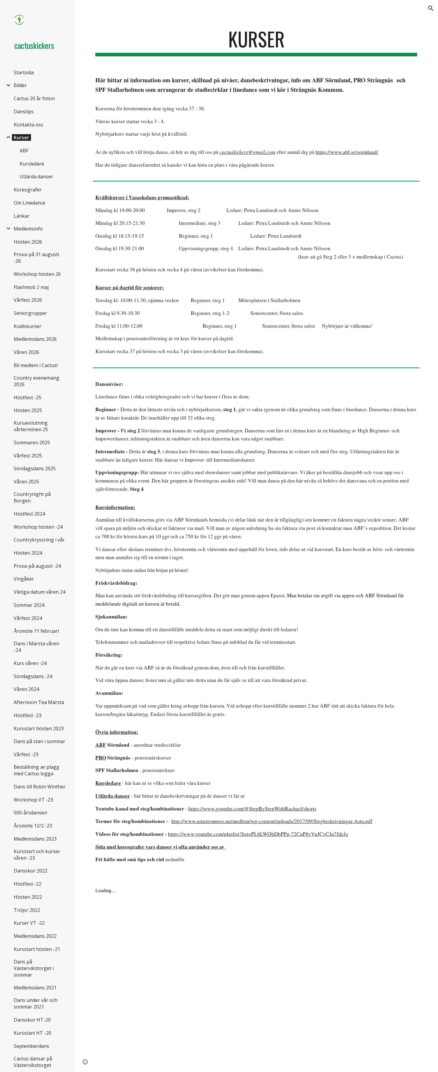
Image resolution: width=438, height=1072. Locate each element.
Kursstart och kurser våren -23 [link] (37, 854)
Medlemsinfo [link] (28, 228)
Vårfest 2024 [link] (28, 618)
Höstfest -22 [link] (27, 884)
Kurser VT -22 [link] (29, 923)
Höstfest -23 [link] (27, 715)
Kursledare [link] (32, 163)
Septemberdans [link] (31, 1046)
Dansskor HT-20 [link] (32, 1020)
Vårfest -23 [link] (26, 754)
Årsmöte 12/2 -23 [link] (33, 825)
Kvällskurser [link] (27, 326)
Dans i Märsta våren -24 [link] (36, 646)
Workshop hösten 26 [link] (37, 274)
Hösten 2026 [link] (28, 242)
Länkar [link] (21, 216)
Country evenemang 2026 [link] (36, 381)
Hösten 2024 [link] (28, 553)
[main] (256, 42)
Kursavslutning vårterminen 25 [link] (31, 426)
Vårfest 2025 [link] (28, 455)
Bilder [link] (20, 85)
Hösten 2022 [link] (28, 897)
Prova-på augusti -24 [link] (37, 566)
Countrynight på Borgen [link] (32, 497)
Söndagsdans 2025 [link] (35, 468)
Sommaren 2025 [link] (32, 442)
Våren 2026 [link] (26, 352)
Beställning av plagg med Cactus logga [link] (36, 770)
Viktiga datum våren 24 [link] (39, 592)
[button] (431, 8)
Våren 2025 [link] (26, 481)
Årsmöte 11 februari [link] (36, 631)
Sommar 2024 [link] (29, 605)
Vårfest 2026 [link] (28, 300)
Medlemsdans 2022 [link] (35, 936)
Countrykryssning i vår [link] (39, 539)
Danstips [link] (24, 111)
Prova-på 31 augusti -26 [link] (36, 257)
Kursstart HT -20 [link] (32, 1033)
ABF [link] (24, 150)
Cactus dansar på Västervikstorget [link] (33, 1061)
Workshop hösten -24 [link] (38, 527)
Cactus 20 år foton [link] (34, 98)
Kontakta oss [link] (28, 124)
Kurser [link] (21, 137)
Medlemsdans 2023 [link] (35, 839)
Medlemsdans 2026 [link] (35, 339)
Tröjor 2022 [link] (27, 910)
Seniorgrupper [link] (30, 313)
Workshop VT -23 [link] (33, 799)
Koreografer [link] (28, 189)
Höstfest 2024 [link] (29, 514)
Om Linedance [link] (29, 202)
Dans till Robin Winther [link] (40, 786)
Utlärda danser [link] (36, 176)
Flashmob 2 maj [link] (31, 287)
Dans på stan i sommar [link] (39, 741)
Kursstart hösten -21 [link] (37, 949)
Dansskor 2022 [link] (30, 870)
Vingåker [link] (24, 579)
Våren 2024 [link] (26, 689)
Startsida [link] (24, 72)
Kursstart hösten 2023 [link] (39, 728)
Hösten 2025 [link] (28, 410)
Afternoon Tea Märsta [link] (39, 702)
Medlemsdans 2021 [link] (35, 987)
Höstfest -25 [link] (27, 397)
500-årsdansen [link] (30, 812)
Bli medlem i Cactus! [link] (36, 365)
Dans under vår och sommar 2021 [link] (36, 1003)
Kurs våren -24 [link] (30, 663)
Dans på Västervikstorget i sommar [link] (34, 968)
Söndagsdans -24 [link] (33, 676)
